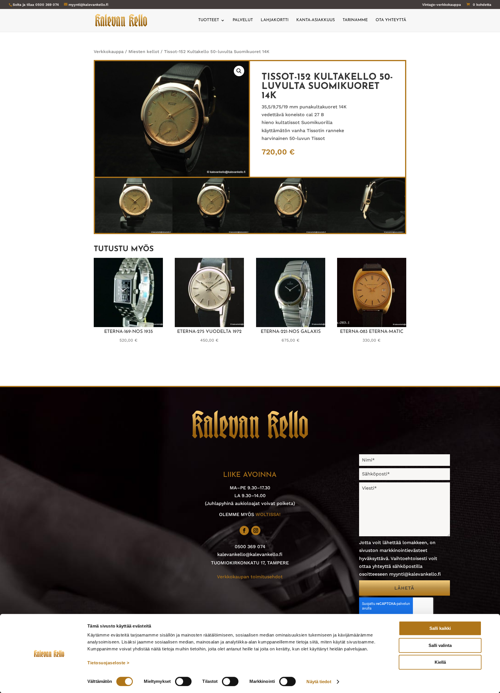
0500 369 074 (47, 5)
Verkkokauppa (109, 51)
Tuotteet (208, 20)
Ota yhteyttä (391, 20)
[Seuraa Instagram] (255, 530)
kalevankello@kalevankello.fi (249, 554)
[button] (239, 71)
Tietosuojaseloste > (108, 662)
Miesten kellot (143, 51)
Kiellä (440, 662)
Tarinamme (355, 20)
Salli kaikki (440, 628)
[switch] (183, 681)
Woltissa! (268, 514)
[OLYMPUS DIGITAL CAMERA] (133, 231)
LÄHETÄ (404, 588)
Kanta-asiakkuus (315, 20)
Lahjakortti (274, 20)
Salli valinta (440, 645)
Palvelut (243, 20)
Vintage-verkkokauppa (441, 5)
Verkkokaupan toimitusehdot (250, 576)
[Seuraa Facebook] (244, 530)
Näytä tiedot (318, 681)
